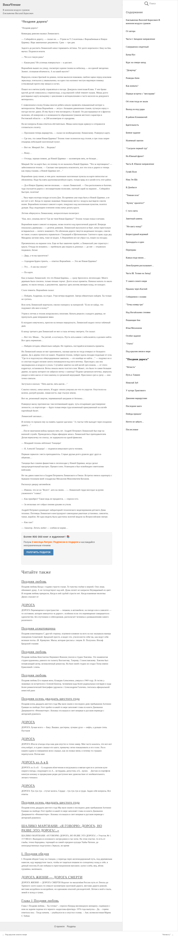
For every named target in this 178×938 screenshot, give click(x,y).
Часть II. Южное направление (140, 163)
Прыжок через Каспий (136, 288)
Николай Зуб (132, 382)
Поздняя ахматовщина (38, 628)
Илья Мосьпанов (134, 327)
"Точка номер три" (135, 304)
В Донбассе (131, 187)
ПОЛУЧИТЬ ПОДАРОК (38, 552)
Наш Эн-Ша (131, 179)
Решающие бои (133, 320)
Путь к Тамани (133, 374)
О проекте (59, 926)
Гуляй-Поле (131, 171)
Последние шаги (134, 405)
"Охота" (130, 343)
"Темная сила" (132, 195)
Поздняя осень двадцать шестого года (50, 698)
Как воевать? (132, 85)
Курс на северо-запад (136, 62)
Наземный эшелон (134, 140)
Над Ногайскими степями (138, 312)
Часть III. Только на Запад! (138, 273)
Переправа (131, 249)
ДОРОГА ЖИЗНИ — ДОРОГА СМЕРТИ (51, 877)
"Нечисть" (131, 366)
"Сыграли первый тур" (137, 148)
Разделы (71, 926)
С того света (132, 210)
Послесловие (132, 429)
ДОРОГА (28, 605)
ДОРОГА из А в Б (34, 762)
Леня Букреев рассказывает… (140, 265)
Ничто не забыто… (135, 421)
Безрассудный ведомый (137, 234)
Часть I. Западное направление (140, 38)
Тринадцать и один (135, 241)
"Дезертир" (131, 70)
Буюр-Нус (130, 54)
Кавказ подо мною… (136, 257)
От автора (130, 31)
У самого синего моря (136, 281)
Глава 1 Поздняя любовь (40, 900)
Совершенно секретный (137, 46)
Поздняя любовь (33, 581)
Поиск (149, 3)
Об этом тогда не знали (137, 101)
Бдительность (132, 124)
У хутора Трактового (136, 390)
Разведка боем (132, 77)
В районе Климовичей (136, 116)
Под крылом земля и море (138, 351)
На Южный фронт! (135, 156)
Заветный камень (134, 218)
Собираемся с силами (136, 296)
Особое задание (133, 335)
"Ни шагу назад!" (134, 226)
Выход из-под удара (135, 109)
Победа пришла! (133, 413)
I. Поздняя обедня (35, 853)
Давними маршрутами (136, 398)
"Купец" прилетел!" (135, 202)
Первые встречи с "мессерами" (140, 93)
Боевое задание (133, 132)
